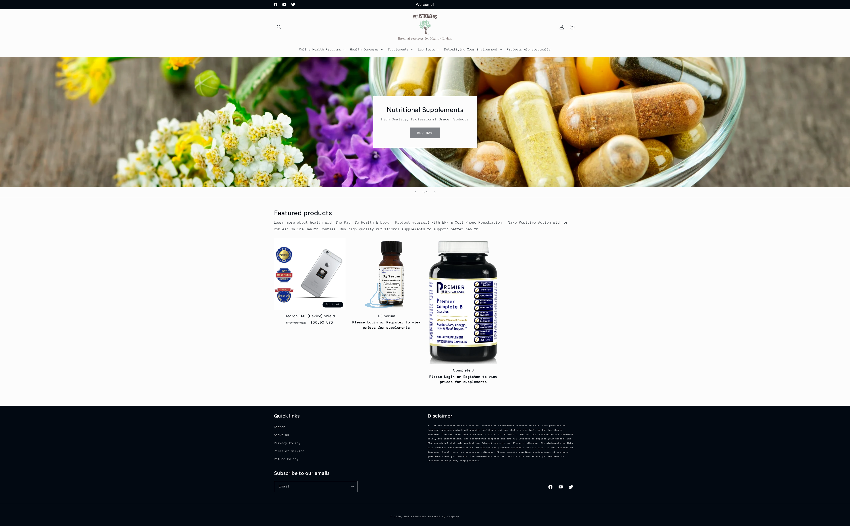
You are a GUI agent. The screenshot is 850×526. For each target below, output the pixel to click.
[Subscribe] (352, 486)
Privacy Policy (287, 443)
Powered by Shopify (443, 516)
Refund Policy (286, 459)
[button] (279, 27)
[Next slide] (435, 192)
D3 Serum (386, 316)
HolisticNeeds (415, 516)
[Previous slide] (415, 192)
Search (280, 427)
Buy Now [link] (425, 133)
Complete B (463, 370)
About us (281, 435)
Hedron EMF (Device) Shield (309, 316)
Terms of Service (289, 451)
